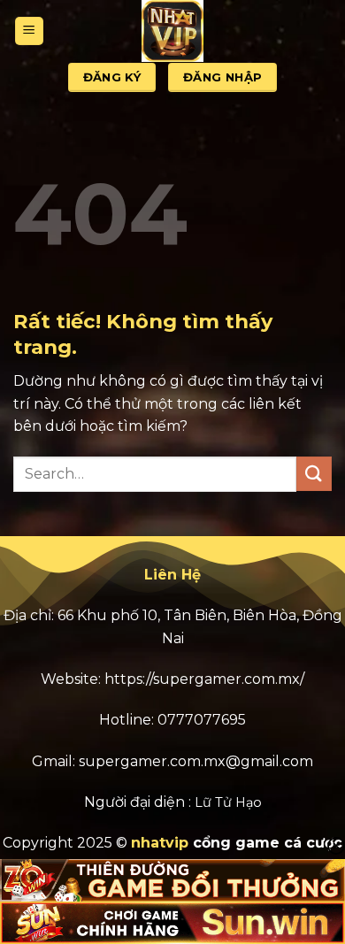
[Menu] (29, 31)
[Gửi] (314, 474)
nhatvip (159, 842)
